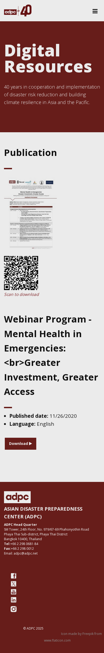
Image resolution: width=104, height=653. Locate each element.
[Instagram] (13, 609)
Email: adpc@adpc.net (21, 553)
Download (19, 443)
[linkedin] (13, 599)
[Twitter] (13, 583)
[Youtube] (13, 591)
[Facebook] (13, 575)
